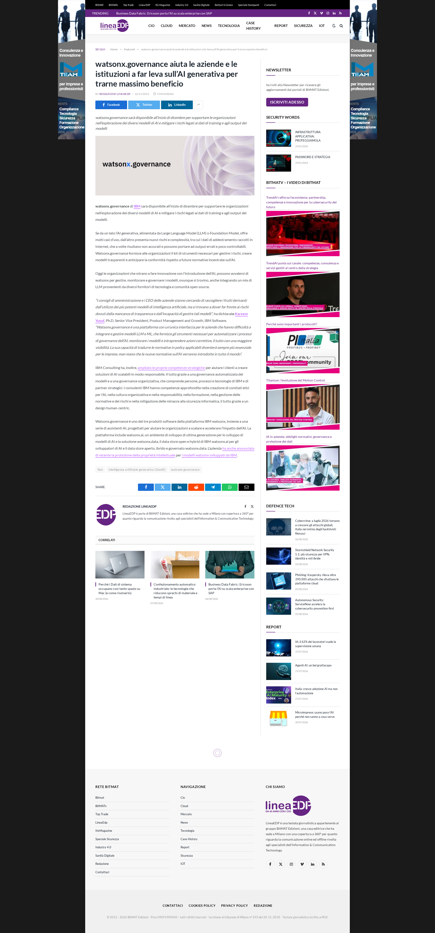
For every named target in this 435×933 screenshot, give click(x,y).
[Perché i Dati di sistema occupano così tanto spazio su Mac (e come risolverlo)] (120, 565)
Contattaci (270, 4)
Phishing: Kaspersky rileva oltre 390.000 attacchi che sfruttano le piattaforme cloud (317, 579)
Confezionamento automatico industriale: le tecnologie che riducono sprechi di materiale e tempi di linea (175, 590)
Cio (151, 26)
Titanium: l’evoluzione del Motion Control (295, 380)
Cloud (166, 26)
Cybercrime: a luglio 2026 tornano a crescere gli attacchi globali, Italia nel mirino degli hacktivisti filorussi (317, 527)
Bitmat (99, 797)
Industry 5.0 (181, 4)
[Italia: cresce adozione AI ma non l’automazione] (278, 695)
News (207, 26)
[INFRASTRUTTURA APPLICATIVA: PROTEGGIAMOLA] (278, 138)
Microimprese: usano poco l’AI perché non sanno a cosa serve (315, 714)
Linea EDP (144, 4)
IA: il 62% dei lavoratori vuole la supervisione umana (315, 644)
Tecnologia (229, 26)
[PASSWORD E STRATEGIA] (278, 163)
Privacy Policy (234, 905)
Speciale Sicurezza (107, 839)
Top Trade (128, 4)
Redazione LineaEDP (114, 94)
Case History (253, 25)
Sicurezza (303, 26)
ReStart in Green (224, 4)
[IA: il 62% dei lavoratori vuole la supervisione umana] (278, 647)
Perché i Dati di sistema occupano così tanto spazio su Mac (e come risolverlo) (119, 588)
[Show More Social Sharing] (198, 105)
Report (281, 26)
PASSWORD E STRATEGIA (312, 157)
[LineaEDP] (114, 25)
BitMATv (113, 4)
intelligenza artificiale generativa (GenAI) (137, 469)
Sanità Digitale (201, 4)
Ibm (100, 469)
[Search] (341, 26)
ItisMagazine (103, 830)
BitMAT (99, 4)
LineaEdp (101, 822)
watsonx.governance (185, 469)
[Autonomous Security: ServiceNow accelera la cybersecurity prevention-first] (278, 606)
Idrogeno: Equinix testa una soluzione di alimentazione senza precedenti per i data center (167, 13)
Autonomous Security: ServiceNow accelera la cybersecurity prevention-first (314, 604)
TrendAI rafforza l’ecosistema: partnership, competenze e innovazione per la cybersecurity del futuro (301, 202)
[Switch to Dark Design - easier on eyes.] (334, 25)
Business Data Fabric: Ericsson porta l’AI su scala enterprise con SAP (231, 588)
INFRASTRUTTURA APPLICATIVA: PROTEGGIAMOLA (308, 136)
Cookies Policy (202, 905)
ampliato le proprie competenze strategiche (171, 367)
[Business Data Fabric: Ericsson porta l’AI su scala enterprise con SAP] (229, 565)
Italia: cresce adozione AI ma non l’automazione (316, 691)
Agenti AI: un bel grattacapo (313, 665)
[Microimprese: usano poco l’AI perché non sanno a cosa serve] (278, 718)
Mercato (187, 26)
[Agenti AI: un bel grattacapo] (278, 671)
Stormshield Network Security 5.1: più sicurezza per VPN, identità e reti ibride (314, 554)
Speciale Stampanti (248, 4)
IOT (322, 26)
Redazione (102, 863)
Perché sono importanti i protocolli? (291, 324)
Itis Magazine (162, 4)
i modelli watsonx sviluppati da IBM (209, 455)
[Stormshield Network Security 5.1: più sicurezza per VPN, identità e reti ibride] (278, 556)
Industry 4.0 (103, 847)
